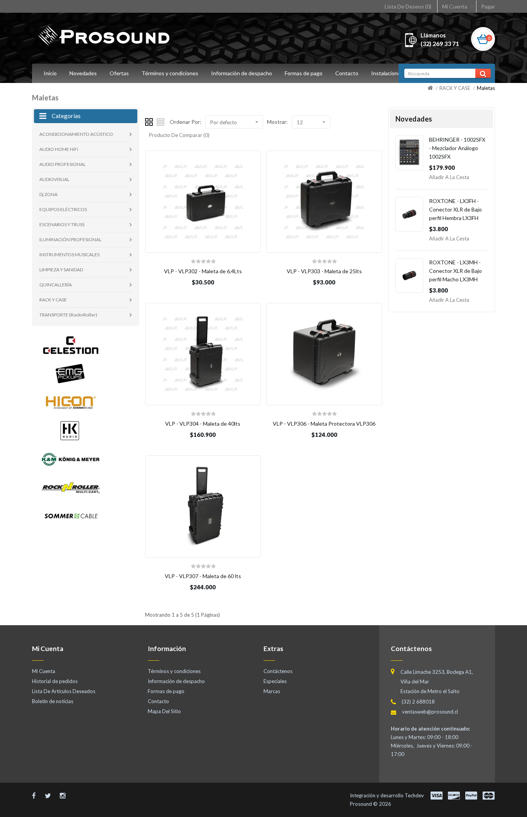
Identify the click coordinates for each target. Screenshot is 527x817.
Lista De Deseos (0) (408, 6)
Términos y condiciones (170, 73)
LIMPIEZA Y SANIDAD (61, 269)
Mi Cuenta (454, 6)
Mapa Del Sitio (164, 711)
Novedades (83, 73)
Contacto (346, 73)
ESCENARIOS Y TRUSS (61, 224)
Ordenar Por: (185, 121)
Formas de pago (304, 73)
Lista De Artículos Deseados (63, 691)
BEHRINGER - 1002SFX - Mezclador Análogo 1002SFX (457, 148)
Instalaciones (387, 73)
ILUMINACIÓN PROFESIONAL (70, 239)
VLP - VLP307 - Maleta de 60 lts (203, 576)
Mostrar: (277, 121)
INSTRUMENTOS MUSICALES (69, 254)
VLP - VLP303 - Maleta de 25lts (324, 271)
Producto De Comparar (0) (179, 135)
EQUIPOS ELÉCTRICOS (63, 209)
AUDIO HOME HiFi (58, 149)
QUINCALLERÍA (55, 285)
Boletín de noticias (52, 701)
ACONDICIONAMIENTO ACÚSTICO (76, 134)
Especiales (275, 681)
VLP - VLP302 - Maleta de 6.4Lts (203, 271)
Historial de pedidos (55, 681)
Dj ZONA (48, 194)
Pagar (488, 6)
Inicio (50, 73)
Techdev (414, 795)
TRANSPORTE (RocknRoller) (68, 315)
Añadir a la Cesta (449, 177)
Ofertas (119, 73)
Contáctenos (278, 671)
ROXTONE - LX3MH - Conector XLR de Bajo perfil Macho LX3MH (455, 270)
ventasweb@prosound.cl (430, 712)
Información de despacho (241, 73)
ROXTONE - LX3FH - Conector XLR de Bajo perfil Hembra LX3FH (455, 209)
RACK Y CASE (454, 88)
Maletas (486, 88)
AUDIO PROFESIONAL (62, 164)
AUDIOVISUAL (54, 179)
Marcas (272, 691)
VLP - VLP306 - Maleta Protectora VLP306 (324, 423)
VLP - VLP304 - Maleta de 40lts (202, 423)
